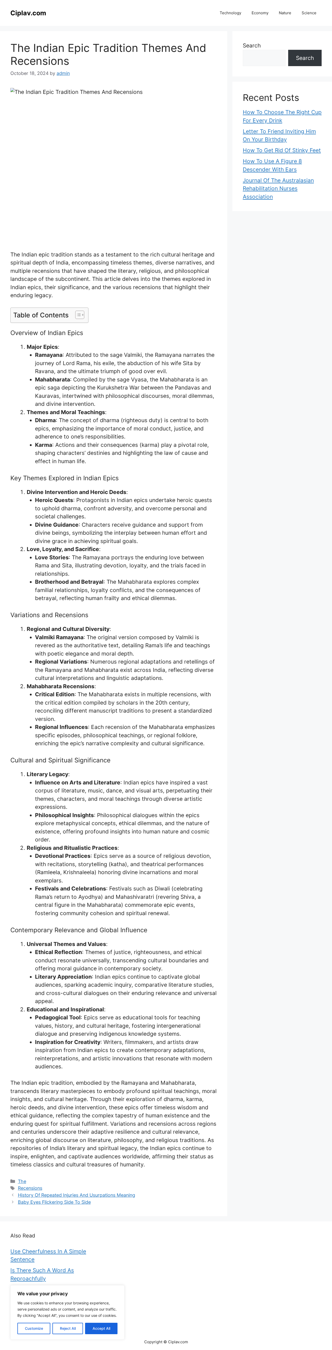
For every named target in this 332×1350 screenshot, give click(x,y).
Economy (260, 12)
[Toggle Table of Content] (77, 314)
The (22, 1181)
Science (309, 12)
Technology (230, 12)
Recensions (30, 1188)
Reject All (68, 1328)
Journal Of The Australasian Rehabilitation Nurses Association (278, 188)
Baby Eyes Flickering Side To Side (54, 1202)
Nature (285, 12)
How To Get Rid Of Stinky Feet (282, 150)
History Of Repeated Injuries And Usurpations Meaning (76, 1195)
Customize (34, 1328)
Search (252, 45)
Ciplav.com (28, 13)
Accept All (101, 1328)
